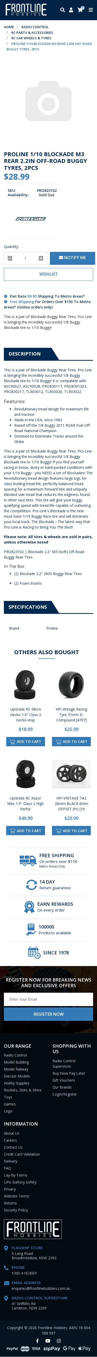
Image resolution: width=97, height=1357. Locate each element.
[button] (48, 274)
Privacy (10, 1189)
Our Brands (62, 1087)
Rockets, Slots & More (23, 1090)
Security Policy (16, 1210)
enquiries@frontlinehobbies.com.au (41, 1288)
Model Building (16, 1062)
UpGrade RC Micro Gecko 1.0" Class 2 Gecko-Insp (25, 714)
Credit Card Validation (22, 1154)
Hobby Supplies (16, 1083)
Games (10, 1104)
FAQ (7, 1168)
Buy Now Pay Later (69, 1073)
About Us (11, 1133)
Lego (8, 1111)
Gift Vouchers (64, 1080)
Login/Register (65, 1094)
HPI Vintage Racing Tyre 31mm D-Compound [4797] (71, 714)
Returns (10, 1203)
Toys (8, 1097)
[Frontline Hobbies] (26, 10)
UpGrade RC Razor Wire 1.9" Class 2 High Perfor (25, 803)
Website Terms (16, 1196)
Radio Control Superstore (64, 1063)
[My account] (71, 10)
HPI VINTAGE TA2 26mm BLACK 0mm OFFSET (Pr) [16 (71, 803)
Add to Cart (28, 741)
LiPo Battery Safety (20, 1182)
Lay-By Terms (15, 1175)
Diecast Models (17, 1076)
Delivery (10, 1161)
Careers (10, 1140)
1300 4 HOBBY (24, 1273)
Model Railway (16, 1069)
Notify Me (74, 257)
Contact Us (13, 1147)
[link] (37, 1341)
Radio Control (15, 1055)
